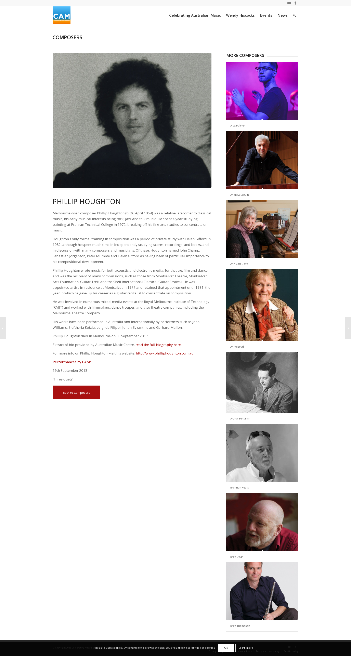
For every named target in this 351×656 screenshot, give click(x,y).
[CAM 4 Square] (61, 15)
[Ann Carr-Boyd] (262, 229)
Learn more (246, 648)
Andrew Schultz (239, 195)
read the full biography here (158, 344)
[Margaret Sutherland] (348, 328)
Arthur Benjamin (240, 418)
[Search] (294, 15)
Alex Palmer (237, 125)
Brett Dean (237, 557)
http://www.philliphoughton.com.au (165, 353)
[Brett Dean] (262, 522)
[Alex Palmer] (262, 91)
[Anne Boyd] (262, 305)
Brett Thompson (240, 626)
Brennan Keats (239, 487)
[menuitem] (195, 15)
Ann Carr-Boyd (239, 264)
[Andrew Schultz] (262, 160)
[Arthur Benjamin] (262, 382)
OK (226, 648)
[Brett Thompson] (262, 591)
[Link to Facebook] (295, 3)
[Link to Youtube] (289, 3)
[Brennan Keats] (262, 453)
